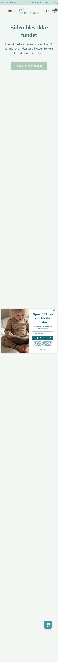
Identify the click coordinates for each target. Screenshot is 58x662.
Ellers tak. (42, 350)
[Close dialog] (54, 311)
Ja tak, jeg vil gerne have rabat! (43, 338)
